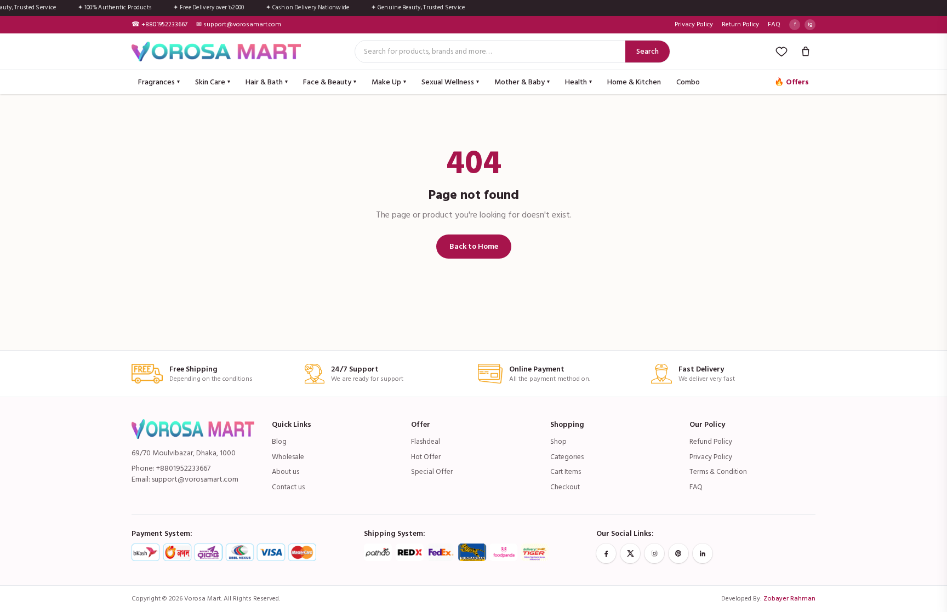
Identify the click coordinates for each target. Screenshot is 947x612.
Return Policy (740, 24)
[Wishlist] (781, 51)
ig (810, 24)
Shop (558, 442)
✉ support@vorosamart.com (238, 24)
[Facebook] (606, 553)
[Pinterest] (678, 553)
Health (578, 82)
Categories (567, 457)
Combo (688, 82)
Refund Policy (710, 442)
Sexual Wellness (450, 82)
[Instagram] (654, 553)
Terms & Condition (718, 472)
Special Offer (432, 472)
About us (285, 472)
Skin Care (212, 82)
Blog (279, 442)
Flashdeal (425, 442)
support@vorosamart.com (195, 479)
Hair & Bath (267, 82)
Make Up (389, 82)
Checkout (565, 487)
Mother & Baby (522, 82)
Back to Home (473, 246)
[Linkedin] (702, 553)
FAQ (774, 24)
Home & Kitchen (634, 82)
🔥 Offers (791, 82)
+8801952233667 (183, 468)
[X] (630, 553)
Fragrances (159, 82)
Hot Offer (426, 457)
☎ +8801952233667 (159, 24)
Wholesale (288, 457)
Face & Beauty (329, 82)
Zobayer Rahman (789, 598)
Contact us (288, 487)
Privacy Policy (694, 24)
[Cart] (805, 51)
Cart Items (565, 472)
